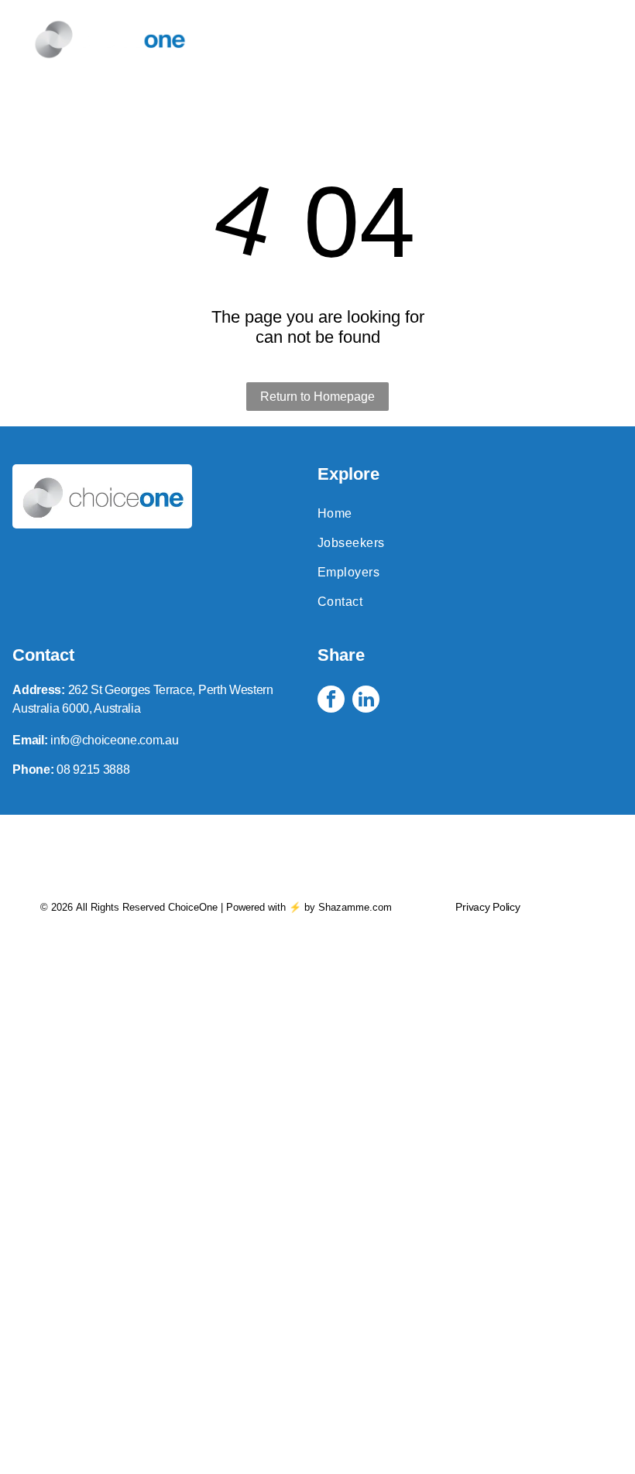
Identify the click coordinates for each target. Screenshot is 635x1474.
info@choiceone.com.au (114, 740)
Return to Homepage (317, 396)
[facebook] (331, 701)
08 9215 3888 (93, 769)
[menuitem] (470, 513)
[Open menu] (584, 39)
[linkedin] (365, 701)
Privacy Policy (487, 907)
